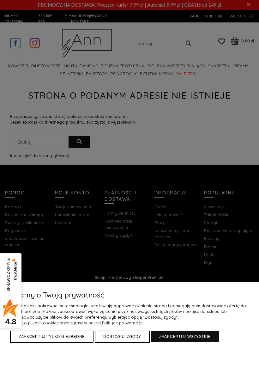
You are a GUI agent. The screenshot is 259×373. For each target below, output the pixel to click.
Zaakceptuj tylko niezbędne (52, 336)
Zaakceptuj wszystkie (185, 336)
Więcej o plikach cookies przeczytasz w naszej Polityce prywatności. (77, 322)
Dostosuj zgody (122, 336)
